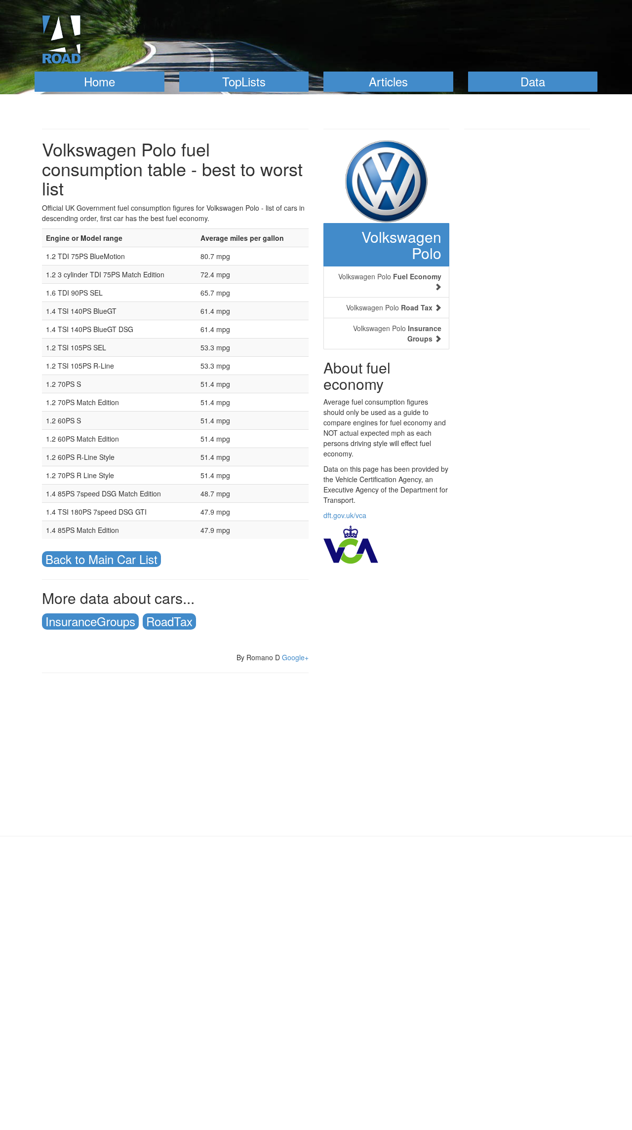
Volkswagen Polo (401, 245)
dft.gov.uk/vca (344, 515)
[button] (99, 82)
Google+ (295, 657)
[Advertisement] (175, 752)
